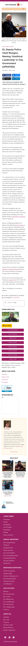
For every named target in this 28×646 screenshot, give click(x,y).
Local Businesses (7, 584)
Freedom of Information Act (10, 576)
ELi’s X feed (6, 596)
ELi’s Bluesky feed (8, 599)
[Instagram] (13, 637)
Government (6, 519)
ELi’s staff (6, 619)
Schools (5, 522)
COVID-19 (6, 545)
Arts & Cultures (7, 527)
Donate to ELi (5, 377)
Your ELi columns (8, 625)
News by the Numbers (9, 553)
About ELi (4, 374)
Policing (5, 532)
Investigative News (8, 548)
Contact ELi (5, 379)
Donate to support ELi (9, 630)
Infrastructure (6, 563)
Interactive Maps (7, 573)
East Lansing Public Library (10, 555)
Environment (6, 530)
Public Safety (10, 46)
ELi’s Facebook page (8, 594)
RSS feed (5, 591)
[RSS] (9, 637)
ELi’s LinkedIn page (8, 602)
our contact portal (11, 280)
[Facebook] (5, 637)
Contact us (6, 609)
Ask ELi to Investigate (9, 571)
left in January (20, 225)
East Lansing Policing (9, 542)
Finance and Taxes (8, 535)
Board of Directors (8, 627)
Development (6, 524)
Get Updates (5, 382)
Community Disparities (9, 558)
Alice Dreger (5, 70)
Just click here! (16, 297)
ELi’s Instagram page (9, 607)
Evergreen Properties (8, 560)
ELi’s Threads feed (8, 604)
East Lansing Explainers (9, 578)
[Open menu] (23, 9)
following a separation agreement (11, 269)
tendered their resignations (18, 216)
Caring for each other (9, 581)
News (3, 46)
